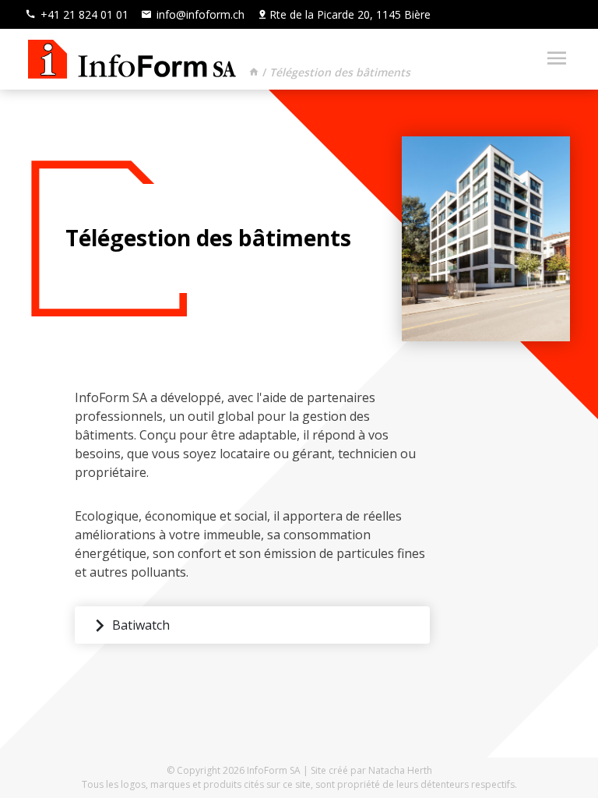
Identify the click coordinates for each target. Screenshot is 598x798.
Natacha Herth (400, 770)
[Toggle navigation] (552, 59)
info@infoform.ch (198, 14)
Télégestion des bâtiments (339, 72)
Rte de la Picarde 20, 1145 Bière (350, 14)
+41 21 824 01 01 (82, 14)
